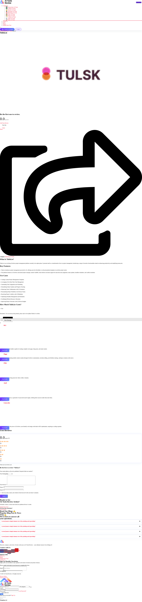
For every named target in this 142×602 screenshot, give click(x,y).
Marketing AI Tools (7, 31)
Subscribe (139, 2)
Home (1, 31)
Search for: (2, 586)
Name (2, 487)
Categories (5, 5)
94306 (1, 571)
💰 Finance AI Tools (11, 10)
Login (1, 594)
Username (2, 589)
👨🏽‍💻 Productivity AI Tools (12, 7)
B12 (5, 325)
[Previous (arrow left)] (0, 598)
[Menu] (0, 28)
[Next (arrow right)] (2, 598)
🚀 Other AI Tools (10, 19)
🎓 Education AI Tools (11, 11)
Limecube (7, 403)
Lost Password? (22, 591)
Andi (5, 383)
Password (2, 591)
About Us (5, 21)
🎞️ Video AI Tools (10, 14)
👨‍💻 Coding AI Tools (11, 8)
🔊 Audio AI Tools (10, 18)
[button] (71, 521)
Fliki (5, 363)
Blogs (4, 24)
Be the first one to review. (10, 114)
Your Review (3, 484)
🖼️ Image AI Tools (10, 15)
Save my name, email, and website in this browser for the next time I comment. (20, 492)
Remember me (5, 592)
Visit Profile (4, 350)
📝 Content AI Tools (11, 17)
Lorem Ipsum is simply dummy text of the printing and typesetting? (18, 521)
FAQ (4, 22)
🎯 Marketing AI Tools (11, 12)
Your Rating (3, 473)
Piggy (5, 354)
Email (2, 490)
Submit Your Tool (7, 25)
